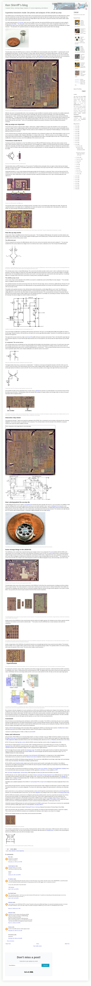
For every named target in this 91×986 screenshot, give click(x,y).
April (77, 168)
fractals (77, 106)
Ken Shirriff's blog (16, 5)
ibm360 (75, 109)
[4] (57, 51)
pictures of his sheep (64, 739)
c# (77, 101)
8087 (75, 97)
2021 (76, 135)
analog (75, 99)
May (77, 166)
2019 (76, 138)
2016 (76, 144)
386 (74, 96)
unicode (77, 120)
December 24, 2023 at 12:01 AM (15, 930)
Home (37, 943)
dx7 (85, 103)
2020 (76, 137)
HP (76, 107)
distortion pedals (19, 763)
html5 (79, 107)
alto (85, 97)
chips (10, 850)
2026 (76, 126)
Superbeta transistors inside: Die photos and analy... (80, 154)
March (77, 170)
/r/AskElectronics (61, 727)
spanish (75, 119)
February (78, 171)
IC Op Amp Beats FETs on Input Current (38, 781)
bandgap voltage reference (54, 797)
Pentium (81, 111)
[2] (68, 23)
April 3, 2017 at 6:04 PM (13, 898)
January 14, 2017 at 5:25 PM (14, 874)
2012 (76, 181)
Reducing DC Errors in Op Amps (33, 807)
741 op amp (20, 22)
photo (85, 111)
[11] (37, 294)
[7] (44, 134)
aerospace (81, 97)
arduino (75, 100)
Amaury (10, 927)
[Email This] (11, 849)
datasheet (31, 759)
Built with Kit (28, 972)
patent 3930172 (39, 804)
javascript (75, 110)
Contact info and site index (79, 14)
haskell (75, 107)
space (84, 117)
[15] (31, 621)
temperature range (30, 750)
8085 (82, 96)
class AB (30, 337)
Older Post (67, 943)
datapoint (81, 103)
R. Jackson (10, 879)
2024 (76, 129)
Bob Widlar (14, 23)
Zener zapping (64, 809)
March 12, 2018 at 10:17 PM (14, 908)
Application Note (8, 746)
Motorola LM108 (36, 755)
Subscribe (76, 12)
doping (40, 56)
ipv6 (81, 109)
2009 (76, 187)
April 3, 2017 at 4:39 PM (13, 889)
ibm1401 (84, 107)
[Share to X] (13, 849)
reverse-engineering (20, 850)
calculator (84, 101)
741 (19, 203)
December (78, 145)
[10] (61, 279)
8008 (79, 96)
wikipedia (63, 776)
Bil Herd (11, 727)
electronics (14, 850)
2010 (76, 185)
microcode (83, 110)
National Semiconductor (32, 756)
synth (79, 119)
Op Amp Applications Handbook (59, 768)
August (77, 160)
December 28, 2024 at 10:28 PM (15, 938)
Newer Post (8, 943)
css (78, 103)
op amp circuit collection (42, 768)
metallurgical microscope (56, 506)
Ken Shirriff (10, 893)
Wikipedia (54, 739)
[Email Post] (8, 849)
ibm (81, 107)
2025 (76, 127)
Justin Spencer (11, 866)
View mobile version (37, 946)
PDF (56, 770)
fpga (74, 106)
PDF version (18, 779)
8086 (84, 96)
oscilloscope (76, 111)
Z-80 (80, 120)
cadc (80, 101)
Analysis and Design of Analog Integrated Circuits (44, 774)
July (77, 162)
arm (79, 100)
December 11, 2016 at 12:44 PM (15, 861)
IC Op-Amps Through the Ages (13, 772)
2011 (76, 183)
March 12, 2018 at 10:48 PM (14, 922)
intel (78, 109)
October (78, 157)
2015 (76, 176)
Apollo (78, 99)
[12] (33, 364)
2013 (76, 179)
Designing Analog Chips (64, 792)
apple (82, 99)
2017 (76, 142)
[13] (22, 393)
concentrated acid (28, 504)
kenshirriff (33, 731)
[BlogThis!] (12, 849)
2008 (76, 188)
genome (81, 106)
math (79, 110)
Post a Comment (10, 941)
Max (9, 856)
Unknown (10, 902)
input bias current (21, 742)
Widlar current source (11, 738)
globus (84, 106)
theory (75, 120)
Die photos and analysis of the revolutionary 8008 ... (80, 149)
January (78, 173)
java (85, 109)
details (48, 510)
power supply (77, 113)
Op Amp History (24, 772)
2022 (76, 133)
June (77, 164)
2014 (76, 177)
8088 (77, 97)
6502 (77, 96)
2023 (76, 131)
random (84, 113)
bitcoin (75, 101)
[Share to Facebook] (14, 849)
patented (37, 390)
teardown (83, 119)
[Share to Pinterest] (16, 849)
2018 (76, 140)
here (49, 739)
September (78, 159)
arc (85, 99)
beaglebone (83, 100)
